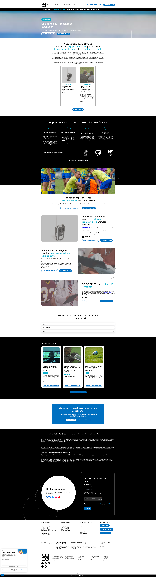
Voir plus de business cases (78, 392)
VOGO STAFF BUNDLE (85, 526)
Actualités (82, 532)
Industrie (98, 493)
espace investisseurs (106, 529)
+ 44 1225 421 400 (106, 562)
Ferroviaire (87, 545)
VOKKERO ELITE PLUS (46, 525)
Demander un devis (106, 240)
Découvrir (66, 104)
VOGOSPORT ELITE (65, 525)
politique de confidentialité (105, 503)
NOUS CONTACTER (71, 419)
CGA (95, 573)
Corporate (103, 493)
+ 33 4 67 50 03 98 (55, 562)
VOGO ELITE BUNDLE (85, 525)
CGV (88, 573)
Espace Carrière (105, 1)
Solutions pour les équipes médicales (61, 544)
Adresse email (87, 484)
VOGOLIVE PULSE (65, 528)
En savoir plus (83, 419)
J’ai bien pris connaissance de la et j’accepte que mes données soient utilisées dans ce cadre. (97, 504)
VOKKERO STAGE (45, 533)
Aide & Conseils (83, 531)
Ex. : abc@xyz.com (88, 489)
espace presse (105, 525)
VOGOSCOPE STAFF (65, 530)
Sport (86, 493)
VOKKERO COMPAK (45, 534)
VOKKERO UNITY (45, 528)
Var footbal (43, 542)
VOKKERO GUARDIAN (46, 529)
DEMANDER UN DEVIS (63, 33)
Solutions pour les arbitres (61, 542)
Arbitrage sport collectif (46, 543)
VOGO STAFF (85, 290)
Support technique (95, 4)
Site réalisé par (78, 575)
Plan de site (83, 573)
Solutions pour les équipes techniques (105, 543)
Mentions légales (75, 573)
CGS (92, 573)
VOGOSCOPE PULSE (66, 532)
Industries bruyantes (89, 546)
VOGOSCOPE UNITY (65, 529)
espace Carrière (105, 533)
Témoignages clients (48, 33)
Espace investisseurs (94, 1)
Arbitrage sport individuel (46, 545)
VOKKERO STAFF (86, 227)
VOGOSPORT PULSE (65, 527)
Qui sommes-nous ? (84, 528)
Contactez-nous (109, 4)
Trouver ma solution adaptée (69, 208)
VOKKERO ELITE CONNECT (47, 526)
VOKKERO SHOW (45, 532)
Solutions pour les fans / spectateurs (61, 548)
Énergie (87, 543)
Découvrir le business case (51, 385)
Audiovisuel (92, 493)
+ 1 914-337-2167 (93, 561)
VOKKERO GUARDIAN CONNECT (48, 530)
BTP (86, 542)
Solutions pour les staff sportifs (62, 546)
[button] (78, 324)
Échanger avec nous (89, 208)
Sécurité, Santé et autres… (91, 547)
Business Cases (83, 533)
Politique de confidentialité (65, 573)
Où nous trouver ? (84, 530)
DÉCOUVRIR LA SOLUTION (89, 240)
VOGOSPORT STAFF (97, 290)
